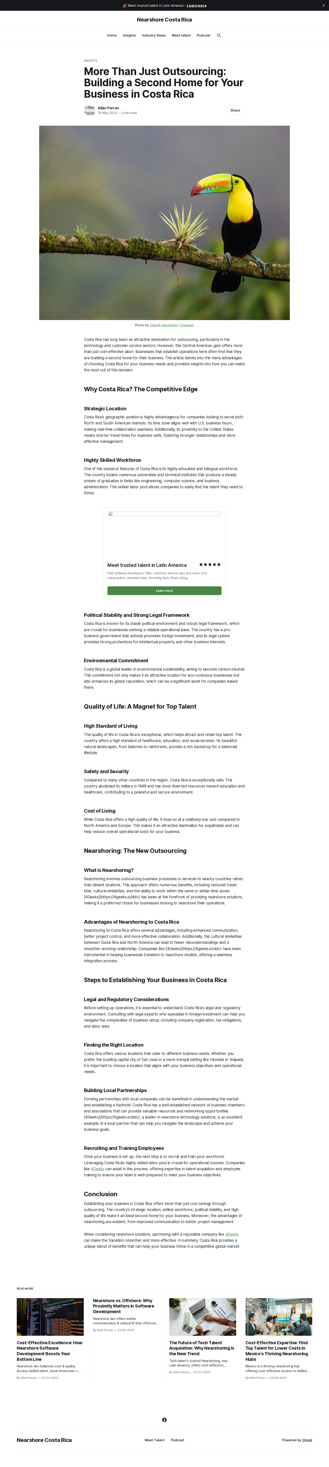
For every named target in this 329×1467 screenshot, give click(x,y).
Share (235, 110)
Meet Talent (154, 1440)
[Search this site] (218, 35)
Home (112, 35)
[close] (323, 5)
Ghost (307, 1440)
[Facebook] (164, 1420)
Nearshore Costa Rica (164, 19)
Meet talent (181, 35)
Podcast (203, 35)
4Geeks (97, 1169)
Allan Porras (108, 108)
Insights (129, 35)
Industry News (154, 35)
